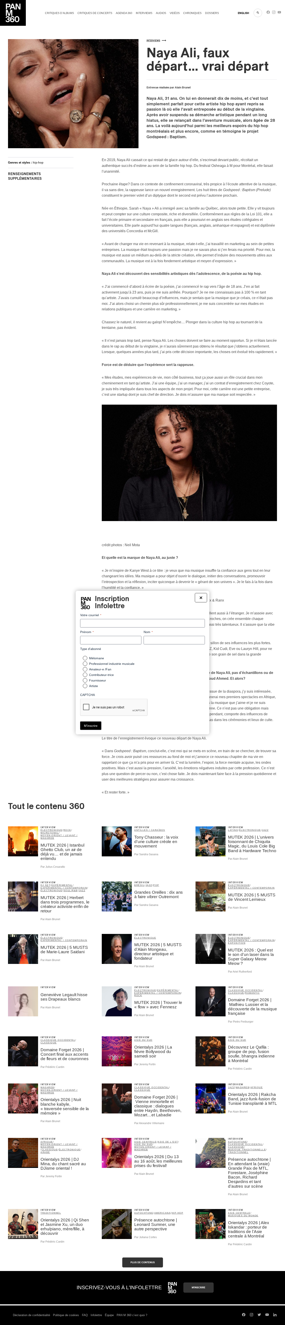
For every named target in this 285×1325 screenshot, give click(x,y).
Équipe (109, 1315)
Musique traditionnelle (247, 1149)
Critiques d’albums (59, 13)
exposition (236, 943)
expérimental (62, 885)
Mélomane (96, 658)
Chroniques (192, 13)
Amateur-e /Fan (100, 669)
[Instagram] (273, 13)
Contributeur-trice (101, 675)
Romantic (252, 993)
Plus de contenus (142, 1262)
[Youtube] (279, 13)
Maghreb (47, 1087)
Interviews (144, 13)
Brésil (139, 885)
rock (67, 830)
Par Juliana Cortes (145, 1237)
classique (236, 993)
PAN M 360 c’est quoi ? (132, 1315)
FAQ (85, 1315)
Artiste (93, 686)
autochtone (237, 1142)
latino (233, 830)
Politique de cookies (66, 1315)
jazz (265, 830)
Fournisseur (97, 680)
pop (156, 885)
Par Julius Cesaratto (53, 866)
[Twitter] (259, 1315)
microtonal (50, 832)
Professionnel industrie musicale (111, 663)
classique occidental (245, 990)
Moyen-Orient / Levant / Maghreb (59, 836)
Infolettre (96, 1315)
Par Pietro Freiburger (240, 1021)
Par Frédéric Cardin (52, 1067)
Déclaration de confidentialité (31, 1315)
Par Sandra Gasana (146, 854)
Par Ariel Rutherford (240, 971)
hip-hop (38, 162)
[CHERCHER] (258, 13)
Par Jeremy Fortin (145, 1064)
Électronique (145, 938)
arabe (45, 1152)
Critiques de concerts (94, 13)
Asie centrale (145, 1142)
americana (162, 1213)
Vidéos (175, 13)
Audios (161, 13)
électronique (51, 830)
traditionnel (238, 1152)
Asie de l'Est (168, 1142)
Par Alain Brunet (238, 858)
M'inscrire (198, 1287)
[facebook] (268, 13)
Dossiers (212, 13)
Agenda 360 (124, 13)
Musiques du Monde (243, 1215)
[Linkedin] (275, 1315)
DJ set (45, 885)
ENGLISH (243, 13)
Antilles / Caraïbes (149, 830)
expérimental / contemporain (64, 888)
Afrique (256, 1087)
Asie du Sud (143, 1040)
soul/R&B (70, 890)
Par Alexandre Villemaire (149, 1123)
